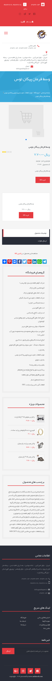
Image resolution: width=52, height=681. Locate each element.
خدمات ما (23, 621)
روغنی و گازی (38, 520)
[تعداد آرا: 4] (3, 152)
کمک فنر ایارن (20, 520)
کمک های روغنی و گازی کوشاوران (31, 524)
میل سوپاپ (20, 502)
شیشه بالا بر (29, 520)
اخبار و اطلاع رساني (43, 617)
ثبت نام (29, 22)
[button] (26, 139)
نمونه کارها (46, 621)
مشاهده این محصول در (26, 253)
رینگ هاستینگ (29, 492)
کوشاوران (36, 499)
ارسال (8, 651)
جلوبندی (27, 495)
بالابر (15, 502)
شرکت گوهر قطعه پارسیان (27, 513)
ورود (22, 22)
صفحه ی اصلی (45, 92)
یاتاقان (25, 502)
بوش (28, 502)
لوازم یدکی (31, 517)
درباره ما (23, 624)
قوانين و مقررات (44, 624)
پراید (35, 492)
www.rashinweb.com (35, 676)
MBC (11, 531)
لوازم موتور (34, 495)
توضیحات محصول (40, 233)
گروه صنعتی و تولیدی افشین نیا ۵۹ (27, 504)
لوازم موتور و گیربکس (18, 495)
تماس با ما (46, 628)
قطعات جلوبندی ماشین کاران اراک (28, 531)
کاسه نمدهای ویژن (18, 492)
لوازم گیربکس (23, 517)
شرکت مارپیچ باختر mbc (25, 510)
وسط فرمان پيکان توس (42, 96)
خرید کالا (43, 180)
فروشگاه (37, 92)
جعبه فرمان (40, 492)
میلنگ (32, 499)
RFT (15, 531)
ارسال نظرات (42, 241)
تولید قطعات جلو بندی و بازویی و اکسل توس (18, 92)
